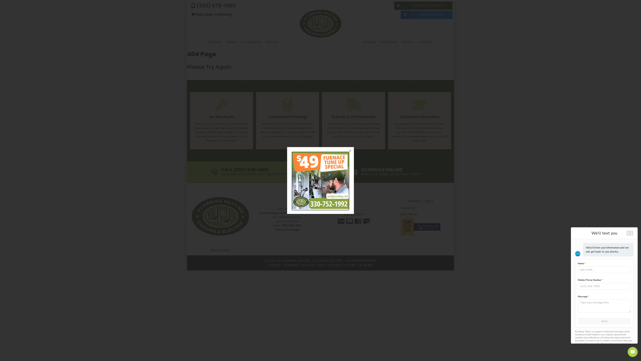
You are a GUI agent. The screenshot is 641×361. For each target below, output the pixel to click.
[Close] (350, 150)
